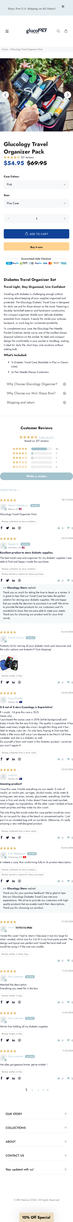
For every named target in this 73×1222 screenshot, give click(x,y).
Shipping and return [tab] (21, 402)
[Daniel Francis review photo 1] (9, 663)
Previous (5, 94)
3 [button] (38, 1090)
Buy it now (36, 247)
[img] (8, 500)
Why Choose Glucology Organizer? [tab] (32, 384)
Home (5, 49)
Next (67, 94)
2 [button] (32, 1090)
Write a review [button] (36, 476)
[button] (12, 157)
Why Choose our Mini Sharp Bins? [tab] (32, 393)
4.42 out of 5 (46, 437)
